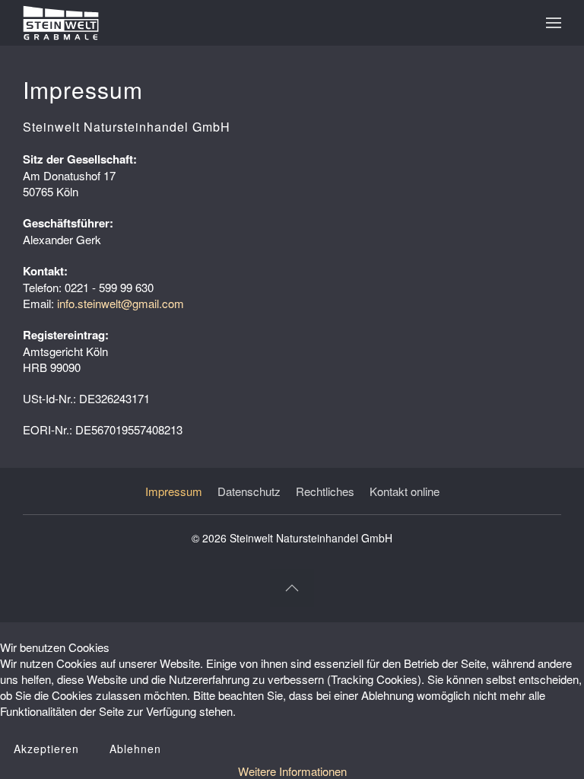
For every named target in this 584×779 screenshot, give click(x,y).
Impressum (173, 491)
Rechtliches (325, 491)
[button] (553, 23)
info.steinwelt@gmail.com (120, 303)
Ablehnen (135, 748)
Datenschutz (249, 491)
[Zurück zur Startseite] (61, 23)
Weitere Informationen (292, 771)
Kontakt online (405, 491)
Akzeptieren (46, 748)
